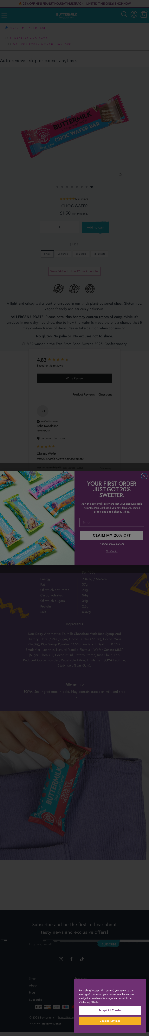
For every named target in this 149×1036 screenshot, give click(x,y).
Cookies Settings (110, 1020)
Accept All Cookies (110, 1010)
